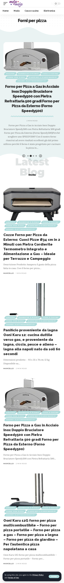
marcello (8, 273)
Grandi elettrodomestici (32, 81)
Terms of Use (13, 578)
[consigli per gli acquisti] (16, 3)
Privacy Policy (38, 575)
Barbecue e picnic (28, 74)
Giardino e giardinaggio (43, 77)
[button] (24, 156)
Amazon (10, 74)
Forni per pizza (16, 77)
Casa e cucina (50, 74)
